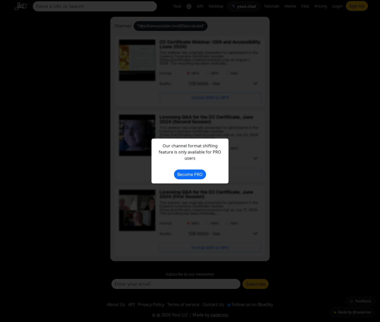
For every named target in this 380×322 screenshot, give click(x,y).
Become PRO (190, 174)
